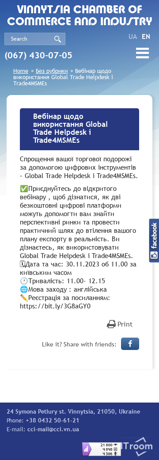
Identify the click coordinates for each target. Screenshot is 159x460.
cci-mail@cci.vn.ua (53, 429)
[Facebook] (130, 344)
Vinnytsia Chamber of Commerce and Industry (79, 16)
